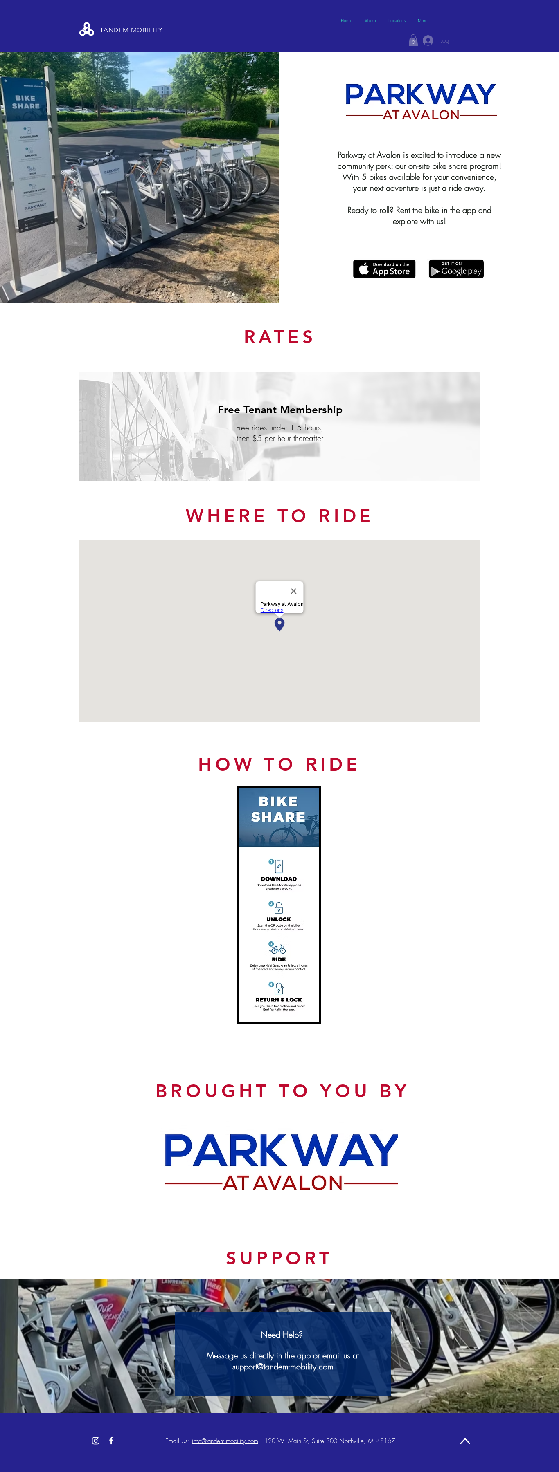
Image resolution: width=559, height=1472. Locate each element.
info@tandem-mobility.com (225, 1441)
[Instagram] (96, 1440)
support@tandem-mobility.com (283, 1366)
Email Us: (177, 1441)
